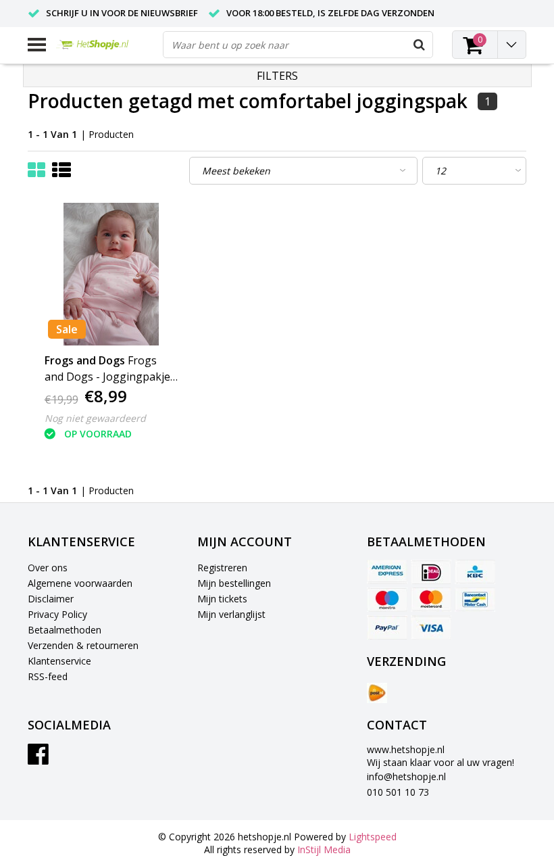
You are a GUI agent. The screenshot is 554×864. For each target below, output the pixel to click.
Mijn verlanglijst (231, 614)
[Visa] (431, 627)
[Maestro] (387, 599)
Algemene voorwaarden (80, 583)
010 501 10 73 (398, 792)
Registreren (222, 567)
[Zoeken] (419, 44)
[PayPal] (387, 627)
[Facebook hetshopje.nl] (38, 758)
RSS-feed (48, 676)
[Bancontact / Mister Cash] (475, 599)
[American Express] (387, 572)
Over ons (48, 567)
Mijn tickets (222, 598)
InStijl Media (324, 849)
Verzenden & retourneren (83, 645)
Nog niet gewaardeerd (95, 418)
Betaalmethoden (64, 629)
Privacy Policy (57, 614)
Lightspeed (373, 836)
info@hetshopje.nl (406, 776)
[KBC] (475, 572)
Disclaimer (51, 598)
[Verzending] (377, 693)
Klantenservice (59, 660)
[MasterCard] (431, 599)
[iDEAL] (431, 572)
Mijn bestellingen (234, 583)
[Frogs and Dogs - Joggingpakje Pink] (111, 274)
